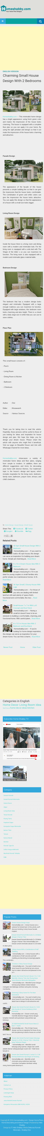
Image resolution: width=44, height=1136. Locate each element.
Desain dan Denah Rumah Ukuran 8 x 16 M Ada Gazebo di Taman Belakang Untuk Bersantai (26, 1009)
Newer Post (7, 647)
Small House (28, 525)
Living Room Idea (30, 704)
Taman (6, 834)
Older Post (37, 647)
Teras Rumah (8, 815)
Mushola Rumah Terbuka (12, 853)
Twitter (30, 529)
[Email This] (5, 536)
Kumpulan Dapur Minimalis (12, 826)
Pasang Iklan (8, 1097)
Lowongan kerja (9, 1093)
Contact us (7, 1085)
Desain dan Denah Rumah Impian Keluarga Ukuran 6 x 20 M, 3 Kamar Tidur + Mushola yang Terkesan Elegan (26, 1040)
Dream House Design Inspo (21, 922)
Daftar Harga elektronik (11, 849)
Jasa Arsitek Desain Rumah (13, 1100)
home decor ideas (18, 708)
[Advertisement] (22, 48)
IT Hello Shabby (16, 1128)
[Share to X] (9, 536)
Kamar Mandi (8, 838)
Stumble (19, 531)
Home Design (9, 525)
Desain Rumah (8, 795)
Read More (32, 559)
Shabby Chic (26, 1130)
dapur (5, 807)
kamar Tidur (7, 830)
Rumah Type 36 (9, 846)
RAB (5, 857)
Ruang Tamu (8, 818)
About (5, 1081)
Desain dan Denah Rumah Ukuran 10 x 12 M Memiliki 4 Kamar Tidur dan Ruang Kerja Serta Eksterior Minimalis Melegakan (26, 978)
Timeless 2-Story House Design (22, 964)
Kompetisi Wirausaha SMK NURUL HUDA (17, 1104)
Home (22, 647)
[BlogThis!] (7, 536)
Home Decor (11, 704)
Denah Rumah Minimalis (12, 799)
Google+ (9, 531)
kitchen (30, 708)
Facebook (19, 529)
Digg (29, 531)
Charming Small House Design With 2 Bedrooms (22, 78)
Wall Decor (6, 708)
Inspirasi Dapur (8, 822)
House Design (18, 525)
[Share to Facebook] (12, 536)
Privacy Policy (8, 1089)
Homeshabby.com (10, 117)
